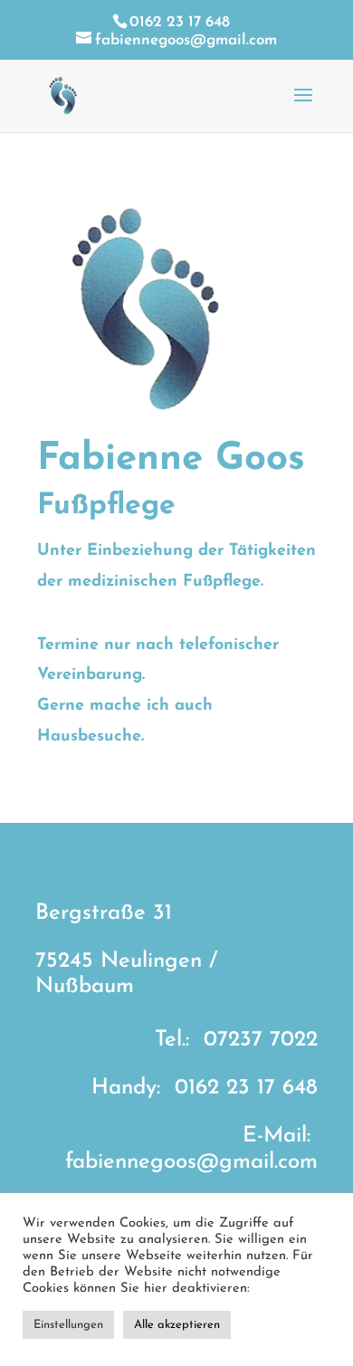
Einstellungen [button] (68, 1325)
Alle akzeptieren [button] (177, 1325)
